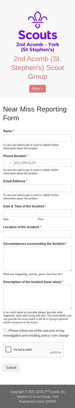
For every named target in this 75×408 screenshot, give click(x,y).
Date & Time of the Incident (24, 206)
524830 (50, 401)
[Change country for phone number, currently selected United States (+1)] (7, 163)
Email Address (15, 181)
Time (40, 219)
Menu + (37, 88)
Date (6, 219)
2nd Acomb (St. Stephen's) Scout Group (37, 67)
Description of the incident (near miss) (33, 282)
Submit (11, 367)
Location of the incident (22, 227)
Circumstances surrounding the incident (35, 243)
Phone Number (15, 156)
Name (8, 131)
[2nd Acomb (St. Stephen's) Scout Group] (37, 52)
